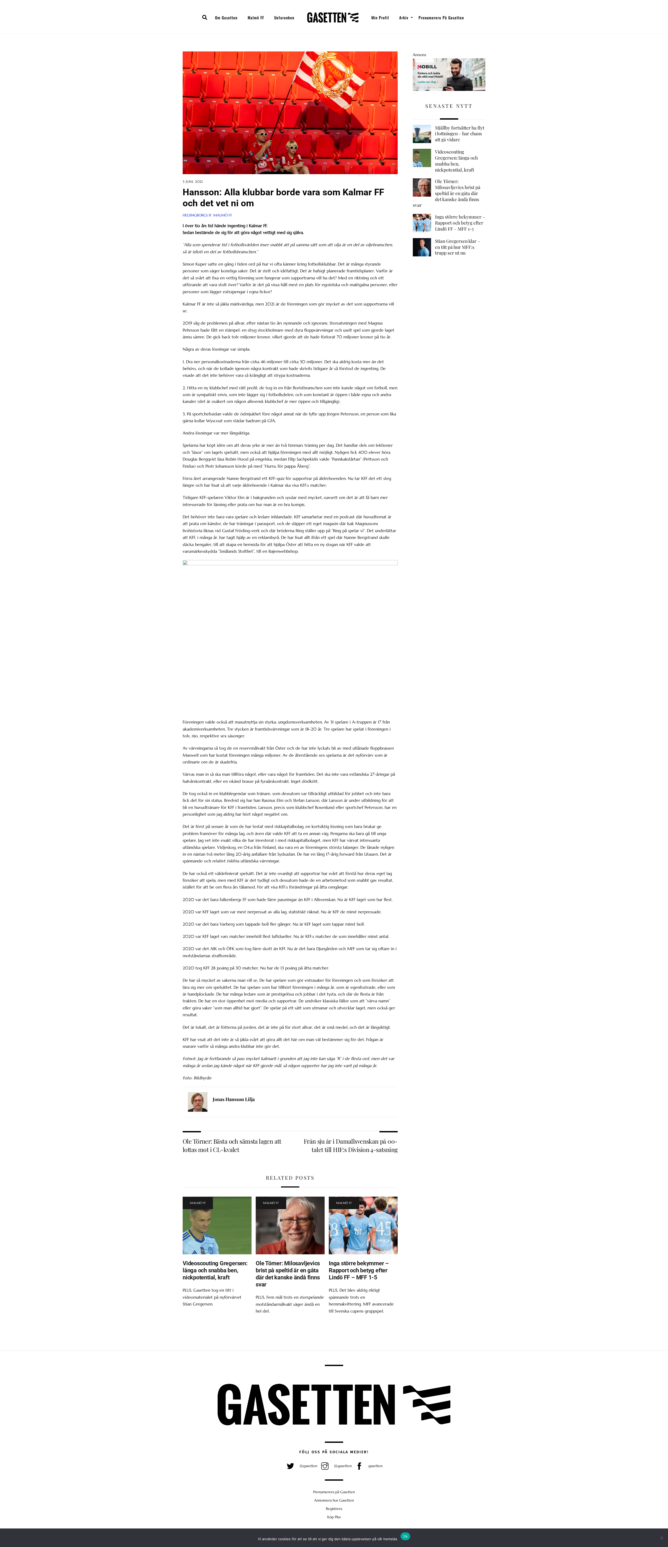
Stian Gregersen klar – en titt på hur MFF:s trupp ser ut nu (457, 247)
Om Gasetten (226, 17)
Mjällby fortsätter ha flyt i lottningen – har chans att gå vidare (459, 133)
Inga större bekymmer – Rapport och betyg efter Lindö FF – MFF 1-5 (359, 1270)
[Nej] (661, 1537)
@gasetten (308, 1465)
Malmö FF (256, 17)
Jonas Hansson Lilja (234, 1099)
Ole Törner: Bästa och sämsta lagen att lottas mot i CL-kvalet (232, 1145)
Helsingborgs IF (197, 215)
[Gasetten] (332, 17)
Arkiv (403, 17)
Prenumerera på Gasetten (441, 17)
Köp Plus (334, 1517)
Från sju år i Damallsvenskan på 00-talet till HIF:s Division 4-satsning (351, 1145)
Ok (405, 1536)
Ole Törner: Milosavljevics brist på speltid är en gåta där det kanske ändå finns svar (288, 1274)
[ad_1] (449, 89)
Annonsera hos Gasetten (334, 1500)
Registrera (334, 1508)
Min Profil (380, 17)
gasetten (375, 1465)
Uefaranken (284, 17)
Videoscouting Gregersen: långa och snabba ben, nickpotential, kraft (215, 1270)
